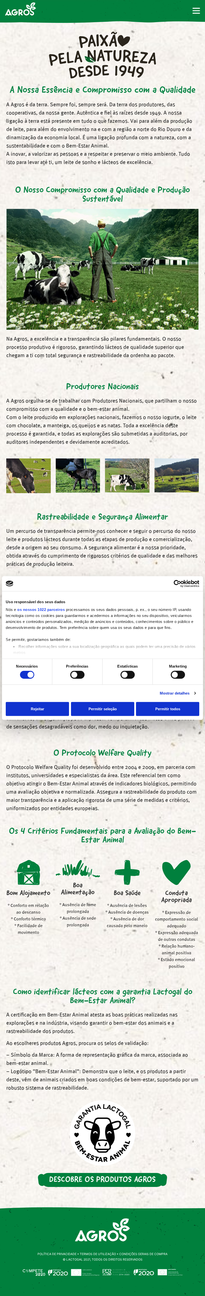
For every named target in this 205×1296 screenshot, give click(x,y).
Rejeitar (37, 709)
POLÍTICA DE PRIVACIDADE (57, 1254)
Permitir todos (167, 709)
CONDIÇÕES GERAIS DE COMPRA (143, 1254)
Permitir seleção (102, 709)
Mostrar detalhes (175, 693)
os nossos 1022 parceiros (41, 609)
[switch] (77, 675)
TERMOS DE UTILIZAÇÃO (98, 1254)
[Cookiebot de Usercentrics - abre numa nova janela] (177, 583)
